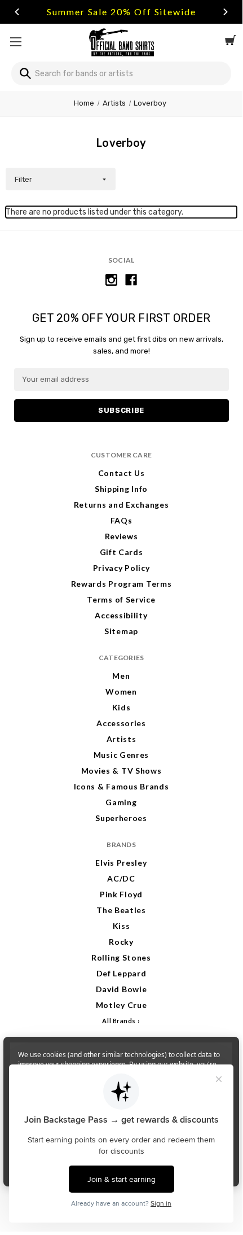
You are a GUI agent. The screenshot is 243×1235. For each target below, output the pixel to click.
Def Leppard (121, 973)
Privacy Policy (121, 568)
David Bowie (121, 989)
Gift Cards (121, 552)
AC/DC (121, 878)
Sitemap (121, 631)
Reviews (121, 536)
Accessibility (121, 615)
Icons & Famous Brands (121, 786)
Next (225, 12)
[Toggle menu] (15, 41)
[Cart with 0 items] (230, 42)
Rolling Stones (121, 957)
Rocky (121, 941)
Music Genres (121, 755)
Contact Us (121, 473)
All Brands (119, 1020)
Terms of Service (121, 599)
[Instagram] (111, 280)
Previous (17, 12)
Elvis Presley (121, 862)
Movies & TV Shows (121, 770)
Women (121, 691)
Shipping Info (121, 489)
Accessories (121, 723)
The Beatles (121, 910)
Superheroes (121, 818)
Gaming (120, 802)
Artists (121, 739)
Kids (121, 707)
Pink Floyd (121, 894)
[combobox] (121, 73)
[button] (61, 179)
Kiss (121, 926)
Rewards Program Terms (121, 583)
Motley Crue (121, 1005)
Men (121, 675)
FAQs (121, 520)
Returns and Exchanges (121, 504)
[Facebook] (131, 280)
